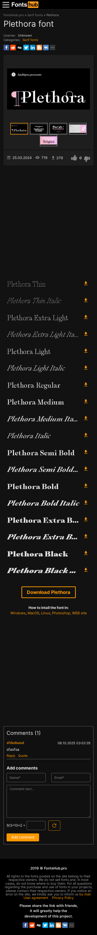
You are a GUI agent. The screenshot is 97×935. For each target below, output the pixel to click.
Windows (18, 613)
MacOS (33, 613)
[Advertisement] (48, 221)
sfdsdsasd (15, 742)
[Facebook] (6, 47)
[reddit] (13, 47)
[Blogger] (39, 47)
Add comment (22, 837)
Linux (45, 613)
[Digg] (19, 47)
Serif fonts (30, 40)
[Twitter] (26, 47)
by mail (84, 894)
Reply (11, 756)
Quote (23, 756)
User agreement (36, 898)
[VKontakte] (46, 47)
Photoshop (61, 613)
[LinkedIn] (33, 47)
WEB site (79, 613)
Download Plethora (48, 592)
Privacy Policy (63, 898)
